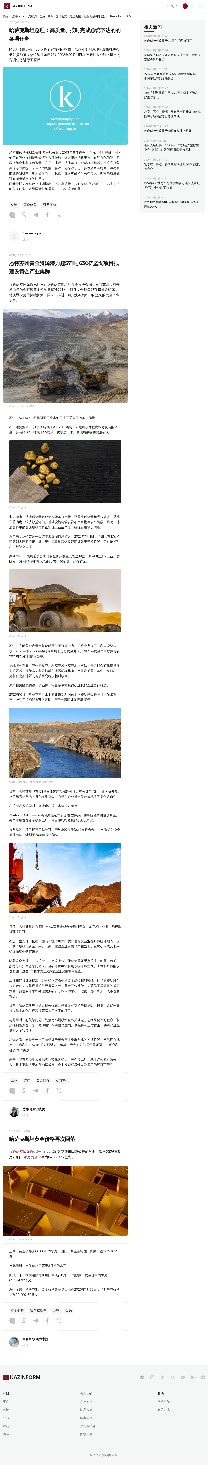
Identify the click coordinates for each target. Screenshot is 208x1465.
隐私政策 (86, 1410)
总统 (14, 205)
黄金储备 (30, 205)
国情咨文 (61, 16)
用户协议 (86, 1401)
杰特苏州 (62, 1080)
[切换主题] (188, 6)
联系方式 (164, 1410)
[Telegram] (35, 215)
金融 (68, 1310)
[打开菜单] (201, 6)
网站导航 (164, 1401)
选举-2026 (19, 16)
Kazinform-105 (120, 16)
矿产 (27, 1080)
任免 (42, 16)
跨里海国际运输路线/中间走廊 (88, 16)
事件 (50, 16)
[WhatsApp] (24, 215)
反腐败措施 (87, 1426)
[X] (58, 215)
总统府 (32, 16)
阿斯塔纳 (49, 205)
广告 (161, 1418)
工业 (14, 1080)
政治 (6, 1410)
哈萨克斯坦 (38, 1310)
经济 (56, 1310)
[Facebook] (47, 215)
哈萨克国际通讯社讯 (28, 1152)
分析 (6, 1418)
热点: (6, 16)
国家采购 (86, 1434)
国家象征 (86, 1418)
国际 (6, 1434)
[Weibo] (172, 1377)
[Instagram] (12, 215)
